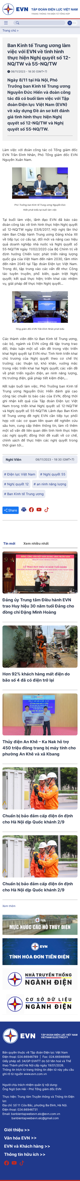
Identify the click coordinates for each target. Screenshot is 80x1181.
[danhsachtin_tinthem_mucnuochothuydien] (40, 924)
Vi (69, 22)
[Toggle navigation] (5, 22)
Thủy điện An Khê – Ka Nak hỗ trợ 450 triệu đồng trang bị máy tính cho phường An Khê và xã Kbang (39, 747)
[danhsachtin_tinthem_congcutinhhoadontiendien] (40, 951)
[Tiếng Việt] (40, 9)
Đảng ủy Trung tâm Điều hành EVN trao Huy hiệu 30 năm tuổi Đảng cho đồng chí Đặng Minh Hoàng (38, 606)
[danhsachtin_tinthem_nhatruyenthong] (40, 979)
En (75, 22)
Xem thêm (8, 906)
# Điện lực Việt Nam (19, 474)
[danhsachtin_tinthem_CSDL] (40, 1003)
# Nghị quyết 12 (16, 484)
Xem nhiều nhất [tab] (36, 543)
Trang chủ (9, 30)
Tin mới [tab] (9, 543)
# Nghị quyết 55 (52, 474)
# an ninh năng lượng (50, 484)
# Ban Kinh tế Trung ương (24, 494)
